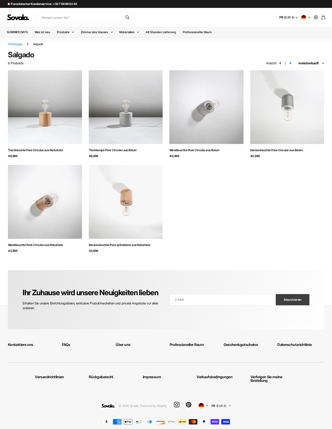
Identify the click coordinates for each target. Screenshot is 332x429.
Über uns (123, 344)
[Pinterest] (188, 405)
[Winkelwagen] (323, 17)
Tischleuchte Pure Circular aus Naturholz (35, 150)
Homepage (15, 44)
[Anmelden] (316, 17)
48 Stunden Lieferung (161, 32)
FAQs (66, 344)
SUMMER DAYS (17, 32)
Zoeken (127, 17)
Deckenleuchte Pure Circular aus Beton (276, 150)
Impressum (152, 377)
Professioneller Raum (197, 32)
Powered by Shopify (153, 406)
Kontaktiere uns (20, 344)
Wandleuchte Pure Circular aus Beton (194, 150)
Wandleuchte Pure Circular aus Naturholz (35, 245)
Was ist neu (42, 32)
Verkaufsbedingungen (214, 377)
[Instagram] (176, 405)
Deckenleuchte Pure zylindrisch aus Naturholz (119, 245)
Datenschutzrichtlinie (294, 344)
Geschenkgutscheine (241, 344)
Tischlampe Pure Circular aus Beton (113, 150)
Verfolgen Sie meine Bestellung (266, 379)
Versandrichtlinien (49, 377)
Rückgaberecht (101, 377)
